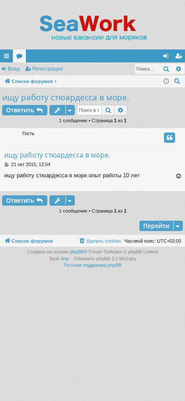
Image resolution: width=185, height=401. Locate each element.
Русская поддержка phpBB (92, 265)
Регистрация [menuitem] (180, 57)
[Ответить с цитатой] (169, 138)
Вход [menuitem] (167, 57)
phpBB (77, 251)
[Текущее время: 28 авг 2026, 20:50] (166, 81)
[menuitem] (177, 81)
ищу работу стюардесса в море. (65, 97)
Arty (65, 258)
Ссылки (8, 57)
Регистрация (47, 69)
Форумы (21, 57)
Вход (14, 69)
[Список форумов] (92, 27)
